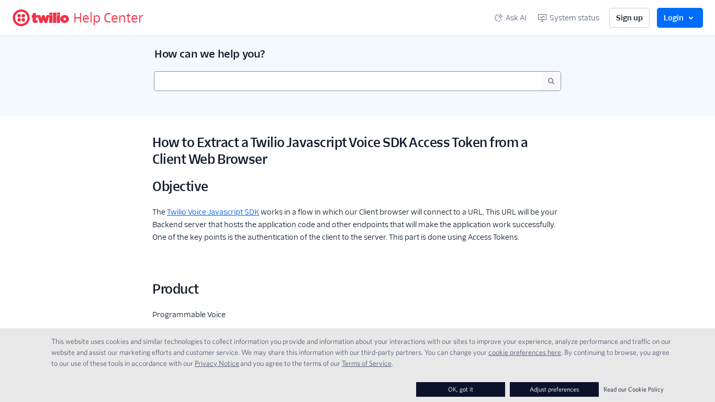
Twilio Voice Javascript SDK (213, 212)
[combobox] (348, 81)
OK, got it (460, 389)
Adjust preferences (554, 389)
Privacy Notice (217, 363)
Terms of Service (367, 363)
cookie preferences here (524, 352)
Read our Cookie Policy (634, 389)
